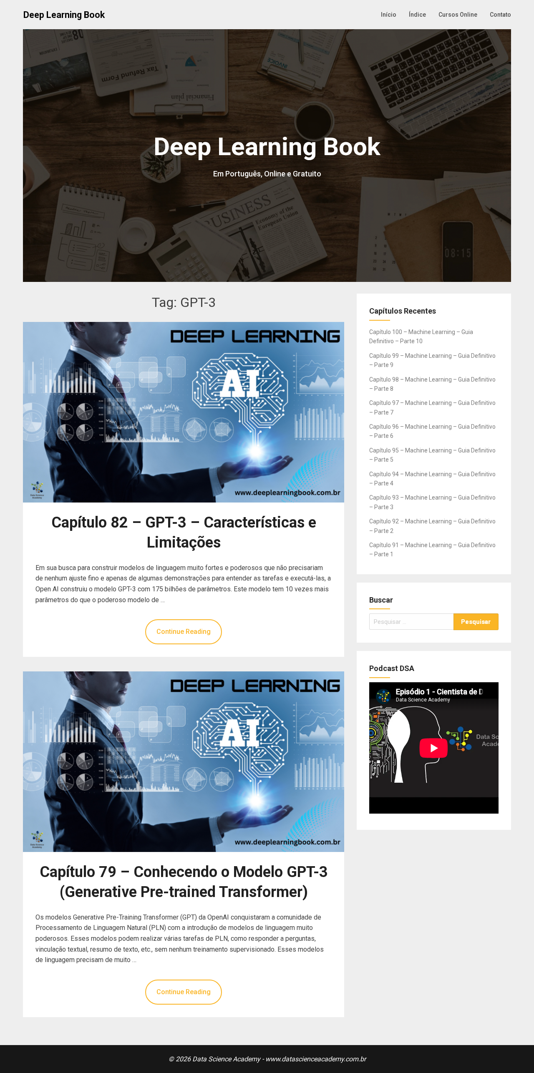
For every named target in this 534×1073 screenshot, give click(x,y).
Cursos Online (457, 14)
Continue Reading (183, 632)
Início (388, 14)
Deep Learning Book (64, 15)
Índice (417, 14)
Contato (500, 14)
